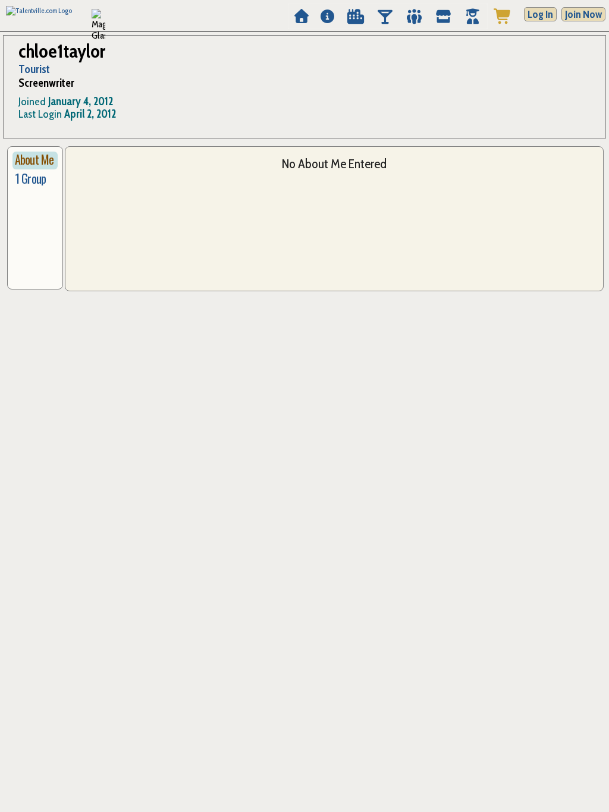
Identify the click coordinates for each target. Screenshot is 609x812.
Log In (540, 14)
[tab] (35, 160)
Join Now (583, 14)
